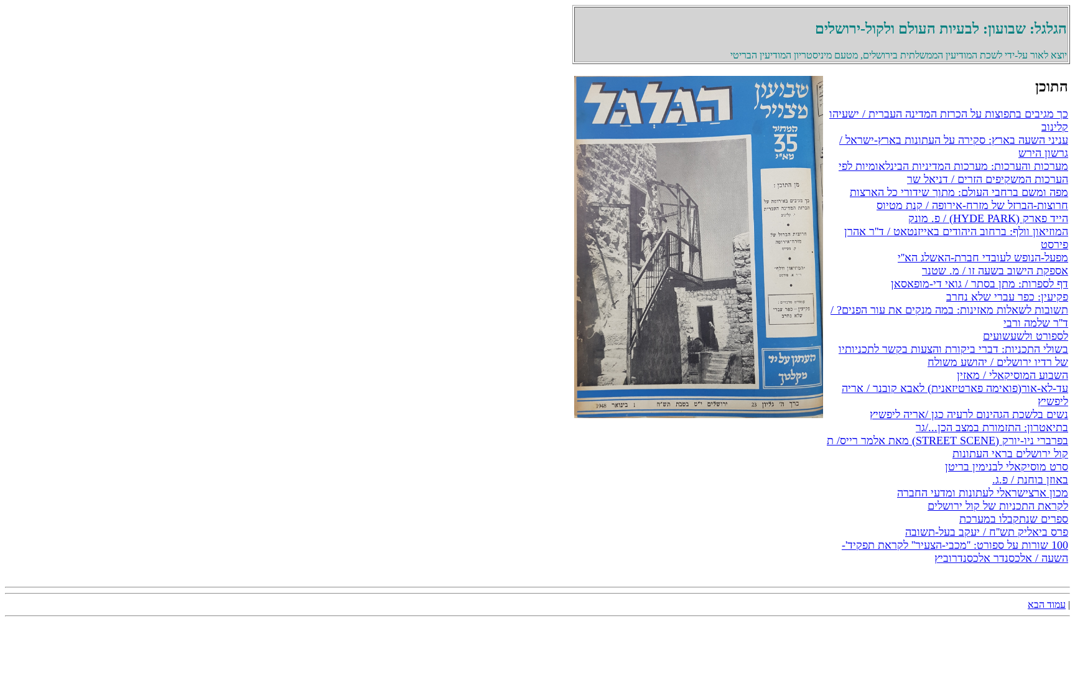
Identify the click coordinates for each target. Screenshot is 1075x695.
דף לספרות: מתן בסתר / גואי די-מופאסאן (979, 284)
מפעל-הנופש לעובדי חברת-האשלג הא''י (983, 257)
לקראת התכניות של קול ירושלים (998, 506)
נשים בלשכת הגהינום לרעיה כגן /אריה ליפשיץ (969, 414)
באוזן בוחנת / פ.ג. (1030, 479)
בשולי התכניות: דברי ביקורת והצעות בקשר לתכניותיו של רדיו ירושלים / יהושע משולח (953, 355)
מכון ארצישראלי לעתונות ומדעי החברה (982, 493)
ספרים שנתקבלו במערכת (1013, 519)
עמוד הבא (1047, 604)
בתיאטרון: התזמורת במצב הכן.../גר (992, 427)
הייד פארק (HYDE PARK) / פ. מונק (988, 218)
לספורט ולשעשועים (1025, 336)
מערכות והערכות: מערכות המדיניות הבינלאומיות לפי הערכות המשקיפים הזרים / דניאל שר (953, 172)
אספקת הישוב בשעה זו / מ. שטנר (995, 270)
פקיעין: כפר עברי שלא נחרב (1007, 297)
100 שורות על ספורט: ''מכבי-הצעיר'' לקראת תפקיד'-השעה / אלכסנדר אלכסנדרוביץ (955, 551)
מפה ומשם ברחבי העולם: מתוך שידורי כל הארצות (959, 192)
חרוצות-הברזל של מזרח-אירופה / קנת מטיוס (972, 205)
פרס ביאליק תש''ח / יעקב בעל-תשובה (986, 532)
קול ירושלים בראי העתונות (1010, 453)
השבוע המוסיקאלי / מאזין (1012, 375)
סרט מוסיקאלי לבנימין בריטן (1006, 466)
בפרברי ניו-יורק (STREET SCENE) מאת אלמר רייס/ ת (947, 440)
